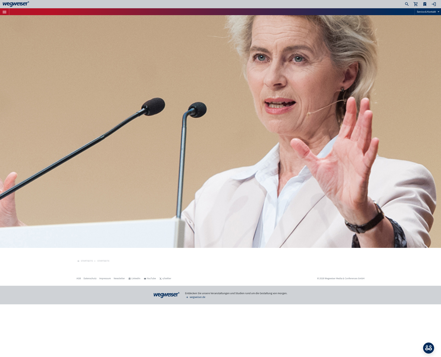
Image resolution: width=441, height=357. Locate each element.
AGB (78, 278)
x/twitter (166, 278)
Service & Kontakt (426, 11)
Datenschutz (90, 278)
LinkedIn (135, 278)
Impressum (105, 278)
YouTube (151, 278)
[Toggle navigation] (4, 11)
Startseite (103, 260)
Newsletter (119, 278)
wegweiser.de (197, 297)
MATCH (428, 348)
